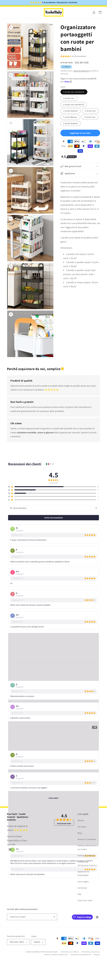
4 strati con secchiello (73, 92)
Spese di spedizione (81, 71)
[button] (73, 56)
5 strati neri (69, 98)
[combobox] (96, 508)
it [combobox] (50, 464)
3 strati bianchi (70, 111)
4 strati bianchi (70, 123)
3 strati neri (89, 117)
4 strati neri (90, 111)
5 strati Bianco (70, 117)
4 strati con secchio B (73, 104)
